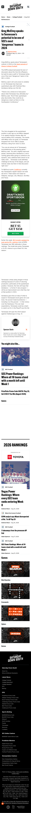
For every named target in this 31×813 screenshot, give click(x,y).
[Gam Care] (13, 807)
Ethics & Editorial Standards (10, 673)
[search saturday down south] (28, 6)
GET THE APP (15, 210)
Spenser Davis (12, 51)
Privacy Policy (12, 771)
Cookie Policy (15, 773)
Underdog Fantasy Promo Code (11, 701)
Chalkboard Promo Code (9, 708)
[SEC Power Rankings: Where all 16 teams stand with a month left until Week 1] (15, 356)
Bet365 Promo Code (8, 717)
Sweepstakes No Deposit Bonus (11, 761)
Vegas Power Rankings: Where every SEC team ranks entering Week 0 (12, 498)
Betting (4, 688)
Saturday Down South (9, 668)
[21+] (8, 807)
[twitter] (26, 330)
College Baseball (6, 684)
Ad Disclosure (5, 19)
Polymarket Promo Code (9, 745)
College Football (6, 680)
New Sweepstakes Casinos (9, 759)
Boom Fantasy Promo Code (9, 699)
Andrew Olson (5, 508)
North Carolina (6, 721)
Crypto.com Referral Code (9, 750)
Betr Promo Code (7, 706)
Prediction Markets (8, 740)
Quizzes (3, 646)
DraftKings (17, 169)
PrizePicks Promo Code (8, 695)
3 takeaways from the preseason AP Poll (14, 531)
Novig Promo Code (7, 747)
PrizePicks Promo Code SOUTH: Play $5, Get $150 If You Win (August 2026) (15, 392)
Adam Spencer (5, 536)
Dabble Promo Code (7, 703)
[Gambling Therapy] (21, 807)
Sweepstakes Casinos (9, 756)
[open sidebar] (2, 6)
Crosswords (5, 602)
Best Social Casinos (7, 765)
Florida (4, 723)
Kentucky (4, 727)
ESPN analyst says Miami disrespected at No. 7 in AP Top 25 (15, 518)
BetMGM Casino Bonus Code (10, 736)
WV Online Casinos (8, 733)
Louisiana (4, 729)
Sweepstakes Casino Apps (9, 763)
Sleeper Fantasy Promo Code (10, 697)
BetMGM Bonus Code (8, 715)
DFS (3, 686)
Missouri (4, 719)
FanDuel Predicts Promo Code (10, 752)
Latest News (6, 677)
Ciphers (3, 624)
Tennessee (5, 725)
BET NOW (15, 233)
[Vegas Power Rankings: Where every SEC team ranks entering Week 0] (15, 475)
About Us (4, 671)
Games (3, 401)
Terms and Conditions (22, 771)
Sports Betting (7, 712)
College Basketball (7, 682)
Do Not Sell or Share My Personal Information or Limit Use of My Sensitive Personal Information (15, 802)
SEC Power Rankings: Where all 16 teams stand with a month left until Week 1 (14, 379)
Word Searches (5, 580)
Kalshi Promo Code (7, 743)
